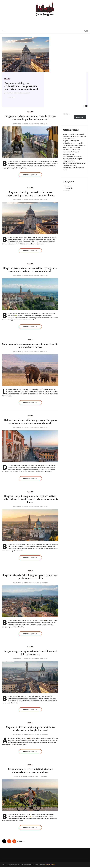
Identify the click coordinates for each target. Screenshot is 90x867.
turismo (30, 339)
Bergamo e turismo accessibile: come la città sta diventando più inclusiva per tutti (30, 117)
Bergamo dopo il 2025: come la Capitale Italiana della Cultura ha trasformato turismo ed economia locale (30, 499)
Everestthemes (50, 865)
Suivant (20, 841)
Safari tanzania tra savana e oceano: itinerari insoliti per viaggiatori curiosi (30, 345)
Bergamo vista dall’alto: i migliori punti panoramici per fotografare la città (30, 576)
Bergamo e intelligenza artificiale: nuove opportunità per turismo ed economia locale (30, 193)
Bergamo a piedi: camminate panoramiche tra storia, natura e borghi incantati (30, 728)
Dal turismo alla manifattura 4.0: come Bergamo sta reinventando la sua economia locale (30, 421)
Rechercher (66, 114)
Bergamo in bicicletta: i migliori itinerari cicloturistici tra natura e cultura (30, 770)
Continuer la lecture (30, 174)
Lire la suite (11, 100)
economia (30, 415)
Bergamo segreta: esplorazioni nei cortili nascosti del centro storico (30, 652)
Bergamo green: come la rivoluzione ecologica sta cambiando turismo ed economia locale (18, 87)
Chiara (46, 123)
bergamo (7, 78)
